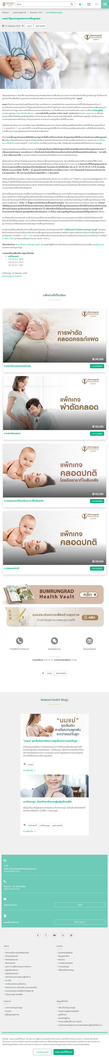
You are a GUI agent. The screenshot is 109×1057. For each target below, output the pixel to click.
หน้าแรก (5, 12)
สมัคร (80, 905)
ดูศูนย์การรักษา (11, 970)
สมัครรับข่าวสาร (12, 973)
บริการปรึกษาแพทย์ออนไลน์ (17, 952)
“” (81, 229)
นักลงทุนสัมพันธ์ (65, 952)
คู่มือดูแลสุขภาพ (12, 1014)
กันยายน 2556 (36, 12)
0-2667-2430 (27, 235)
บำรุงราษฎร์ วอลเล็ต (14, 994)
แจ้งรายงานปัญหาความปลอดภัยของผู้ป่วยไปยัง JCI (80, 1025)
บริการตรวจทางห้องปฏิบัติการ (18, 977)
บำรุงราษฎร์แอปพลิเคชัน (68, 1011)
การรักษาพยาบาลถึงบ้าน (16, 983)
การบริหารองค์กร (65, 963)
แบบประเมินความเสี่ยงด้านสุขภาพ (19, 990)
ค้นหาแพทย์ (10, 963)
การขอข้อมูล (63, 966)
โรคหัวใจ (35, 143)
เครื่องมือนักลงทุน (66, 970)
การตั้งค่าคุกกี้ (42, 1052)
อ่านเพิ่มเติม (28, 770)
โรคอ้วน (82, 113)
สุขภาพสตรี (40, 26)
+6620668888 (97, 366)
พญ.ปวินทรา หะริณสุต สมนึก (28, 244)
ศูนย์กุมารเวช (98, 244)
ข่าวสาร (8, 1011)
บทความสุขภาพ (19, 12)
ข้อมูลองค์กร (63, 956)
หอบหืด (5, 113)
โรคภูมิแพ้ (98, 110)
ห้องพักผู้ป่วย (64, 1018)
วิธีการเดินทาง (79, 922)
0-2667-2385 (8, 238)
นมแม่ (29, 26)
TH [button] (96, 4)
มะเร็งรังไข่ (9, 143)
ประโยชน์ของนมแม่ (54, 12)
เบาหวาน (93, 113)
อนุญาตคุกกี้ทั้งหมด (63, 1052)
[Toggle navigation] (105, 4)
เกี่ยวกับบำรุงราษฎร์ (66, 1007)
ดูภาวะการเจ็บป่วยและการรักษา (18, 966)
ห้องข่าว (61, 959)
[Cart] (89, 4)
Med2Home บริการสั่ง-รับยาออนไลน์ (21, 987)
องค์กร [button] (60, 946)
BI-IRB (8, 980)
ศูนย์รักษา (62, 1014)
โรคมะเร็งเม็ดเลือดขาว (25, 113)
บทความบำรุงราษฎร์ (13, 1007)
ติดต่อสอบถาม (11, 959)
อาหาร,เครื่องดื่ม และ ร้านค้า (70, 1021)
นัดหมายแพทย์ (11, 956)
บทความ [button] (7, 1001)
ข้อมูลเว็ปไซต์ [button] (62, 1001)
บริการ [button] (6, 946)
